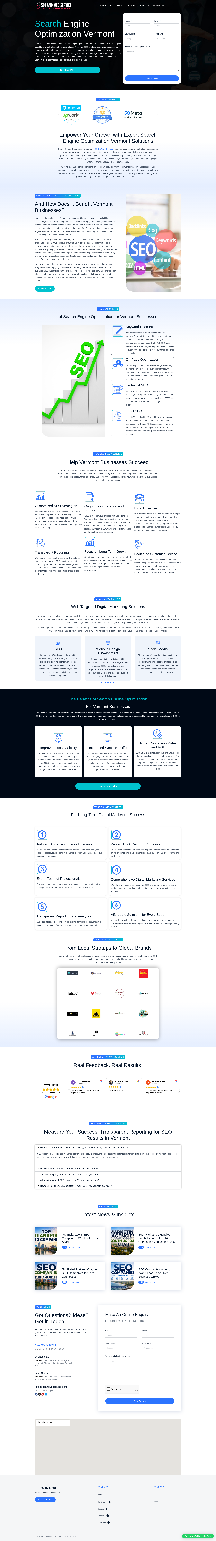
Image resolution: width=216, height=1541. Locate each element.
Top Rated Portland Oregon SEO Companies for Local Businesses (79, 1273)
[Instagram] (39, 1394)
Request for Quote (45, 1500)
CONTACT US (44, 288)
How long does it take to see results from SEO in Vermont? (69, 1169)
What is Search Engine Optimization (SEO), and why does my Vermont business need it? (84, 1147)
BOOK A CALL (67, 70)
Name (127, 21)
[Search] (179, 1501)
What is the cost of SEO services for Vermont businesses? (69, 1180)
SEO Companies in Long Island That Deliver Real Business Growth (154, 1273)
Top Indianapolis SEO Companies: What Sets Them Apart (81, 1238)
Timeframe (158, 34)
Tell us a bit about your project (137, 47)
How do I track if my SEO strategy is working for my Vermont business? (76, 1186)
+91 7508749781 (45, 1344)
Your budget (130, 34)
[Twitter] (46, 1394)
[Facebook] (36, 1394)
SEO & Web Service (104, 149)
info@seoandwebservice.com (51, 1386)
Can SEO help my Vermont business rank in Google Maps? (69, 1174)
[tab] (108, 1147)
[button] (58, 114)
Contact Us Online (108, 786)
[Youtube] (42, 1394)
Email (156, 21)
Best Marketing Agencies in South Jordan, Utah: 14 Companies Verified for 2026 (156, 1238)
